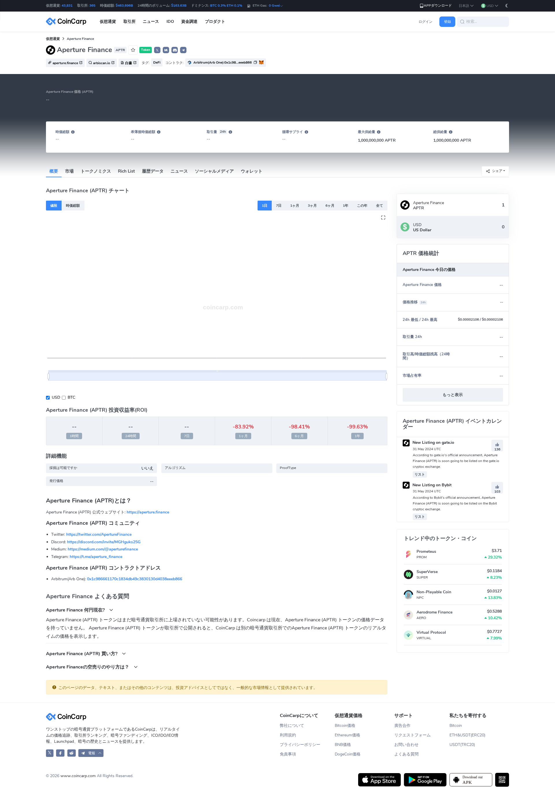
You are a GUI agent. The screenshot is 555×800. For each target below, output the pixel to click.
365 (92, 5)
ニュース (179, 171)
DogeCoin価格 (347, 754)
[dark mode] (506, 5)
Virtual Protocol (431, 632)
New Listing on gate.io (432, 442)
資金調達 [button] (189, 21)
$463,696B (124, 5)
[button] (466, 6)
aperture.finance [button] (65, 63)
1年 (345, 205)
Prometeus (426, 551)
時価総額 (73, 205)
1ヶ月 (294, 205)
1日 (264, 205)
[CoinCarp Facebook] (60, 753)
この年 (362, 205)
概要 (53, 171)
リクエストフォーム (412, 735)
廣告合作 (402, 725)
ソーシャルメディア (214, 171)
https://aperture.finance (148, 512)
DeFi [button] (156, 62)
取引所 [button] (129, 21)
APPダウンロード (438, 5)
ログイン (425, 21)
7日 (279, 205)
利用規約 (288, 735)
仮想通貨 (53, 38)
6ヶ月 (329, 205)
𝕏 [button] (157, 50)
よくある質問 (406, 754)
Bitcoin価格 (345, 725)
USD (56, 397)
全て (379, 205)
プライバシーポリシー (300, 744)
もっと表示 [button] (453, 395)
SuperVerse (427, 571)
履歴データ (153, 171)
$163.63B (178, 5)
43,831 (67, 5)
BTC (71, 397)
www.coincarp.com (78, 776)
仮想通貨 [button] (108, 21)
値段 (53, 205)
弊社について (292, 725)
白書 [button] (128, 63)
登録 (447, 21)
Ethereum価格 (347, 735)
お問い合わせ (406, 744)
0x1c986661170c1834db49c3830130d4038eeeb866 (134, 579)
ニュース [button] (151, 21)
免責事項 (288, 754)
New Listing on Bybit (431, 485)
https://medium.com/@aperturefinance (103, 549)
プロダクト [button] (215, 21)
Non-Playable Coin (434, 592)
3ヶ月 (312, 205)
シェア (497, 171)
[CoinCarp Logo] (67, 21)
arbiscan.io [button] (101, 63)
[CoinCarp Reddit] (71, 753)
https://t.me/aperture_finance (96, 556)
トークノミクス (96, 171)
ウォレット (251, 171)
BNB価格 (343, 744)
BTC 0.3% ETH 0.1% (226, 5)
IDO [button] (170, 21)
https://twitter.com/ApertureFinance (99, 534)
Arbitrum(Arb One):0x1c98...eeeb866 (222, 62)
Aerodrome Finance (434, 612)
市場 (69, 171)
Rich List (126, 171)
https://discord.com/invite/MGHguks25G (103, 542)
